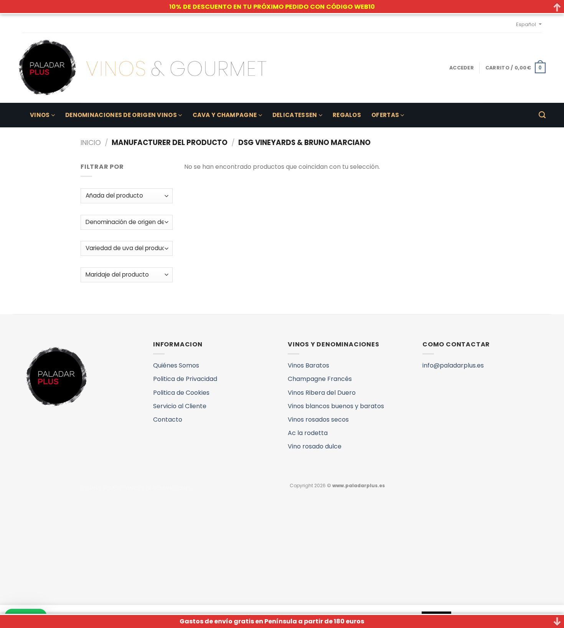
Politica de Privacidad (185, 378)
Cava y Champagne (225, 115)
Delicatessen (294, 115)
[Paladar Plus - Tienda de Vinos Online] (142, 68)
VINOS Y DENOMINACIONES (158, 488)
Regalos (347, 115)
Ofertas (385, 115)
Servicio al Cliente (179, 406)
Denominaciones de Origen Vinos (121, 115)
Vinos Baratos (308, 365)
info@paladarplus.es (453, 365)
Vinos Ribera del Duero (322, 392)
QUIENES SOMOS (101, 488)
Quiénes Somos (176, 365)
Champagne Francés (320, 378)
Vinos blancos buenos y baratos (336, 406)
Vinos (40, 115)
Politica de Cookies (181, 392)
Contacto (167, 419)
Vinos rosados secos (318, 419)
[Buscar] (542, 115)
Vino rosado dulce (314, 446)
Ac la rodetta (308, 433)
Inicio (91, 142)
